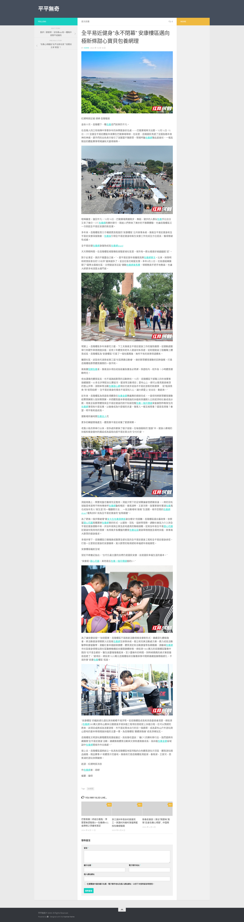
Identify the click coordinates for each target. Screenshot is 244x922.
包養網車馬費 (133, 265)
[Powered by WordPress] (48, 917)
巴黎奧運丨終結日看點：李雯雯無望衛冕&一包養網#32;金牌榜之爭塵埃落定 (95, 822)
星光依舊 (85, 21)
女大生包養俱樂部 (116, 519)
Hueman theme (68, 917)
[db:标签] (90, 789)
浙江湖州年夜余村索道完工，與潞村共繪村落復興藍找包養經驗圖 (125, 822)
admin (86, 48)
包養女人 (101, 416)
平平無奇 (48, 9)
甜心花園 (88, 522)
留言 (86, 848)
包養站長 (134, 530)
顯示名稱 (88, 865)
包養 (108, 124)
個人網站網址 (89, 874)
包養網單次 (149, 257)
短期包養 (92, 369)
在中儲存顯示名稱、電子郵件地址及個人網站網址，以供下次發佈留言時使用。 (121, 884)
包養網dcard (117, 245)
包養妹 (107, 236)
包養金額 (122, 395)
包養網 (148, 137)
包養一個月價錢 (144, 403)
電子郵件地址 (135, 865)
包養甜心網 (114, 386)
